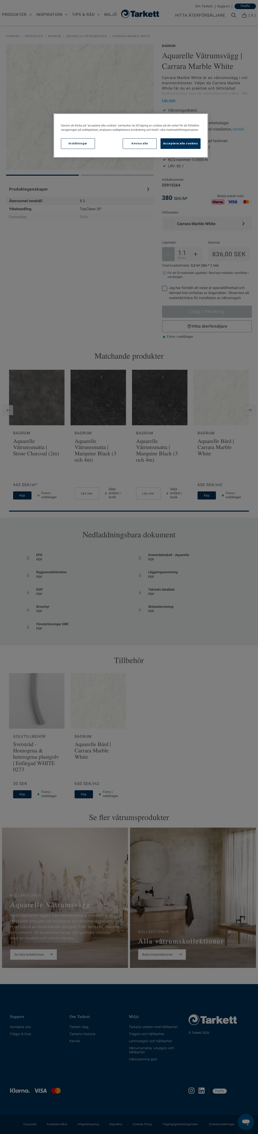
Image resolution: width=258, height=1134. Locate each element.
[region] (130, 135)
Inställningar (78, 143)
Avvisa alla (140, 143)
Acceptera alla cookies (180, 143)
